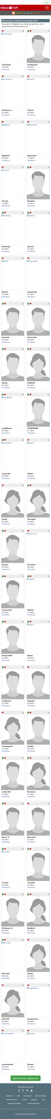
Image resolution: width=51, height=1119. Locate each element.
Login (47, 2)
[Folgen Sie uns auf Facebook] (19, 1090)
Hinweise (36, 13)
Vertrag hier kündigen (14, 1103)
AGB (18, 1096)
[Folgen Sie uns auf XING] (27, 1090)
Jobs (43, 1099)
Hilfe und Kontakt (40, 1096)
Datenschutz (27, 1096)
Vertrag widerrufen (34, 1103)
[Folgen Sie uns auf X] (23, 1090)
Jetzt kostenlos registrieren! (26, 1078)
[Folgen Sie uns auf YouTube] (31, 1090)
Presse (24, 1099)
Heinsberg (6, 69)
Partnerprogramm (11, 1099)
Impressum (9, 1096)
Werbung (34, 1099)
